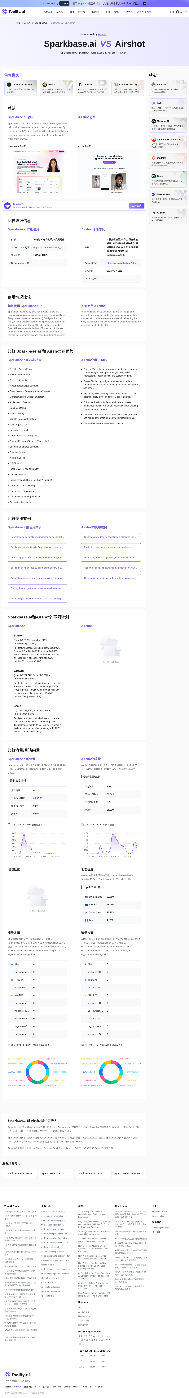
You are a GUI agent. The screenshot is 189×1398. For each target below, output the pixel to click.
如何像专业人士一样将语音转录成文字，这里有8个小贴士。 (19, 1295)
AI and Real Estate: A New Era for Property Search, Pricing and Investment (93, 1286)
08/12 (81, 1366)
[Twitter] (153, 1232)
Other (81, 1344)
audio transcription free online (54, 1238)
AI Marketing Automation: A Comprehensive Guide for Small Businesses (92, 1214)
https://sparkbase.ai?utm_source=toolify (54, 247)
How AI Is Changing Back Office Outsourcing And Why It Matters (92, 1257)
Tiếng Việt (98, 1386)
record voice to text (49, 1264)
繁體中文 (28, 1386)
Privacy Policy (158, 1215)
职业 (108, 12)
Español (67, 1386)
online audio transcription (52, 1215)
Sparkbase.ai (40, 23)
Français (87, 1386)
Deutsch (77, 1386)
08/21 (104, 1355)
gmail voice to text (49, 1282)
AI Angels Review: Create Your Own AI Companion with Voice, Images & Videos (94, 1276)
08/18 (81, 1361)
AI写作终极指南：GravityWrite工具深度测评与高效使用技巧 (131, 1251)
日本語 (46, 1386)
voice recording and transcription (55, 1273)
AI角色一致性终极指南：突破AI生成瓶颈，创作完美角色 (130, 1273)
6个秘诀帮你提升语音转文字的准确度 (20, 1278)
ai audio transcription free (52, 1251)
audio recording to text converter (55, 1269)
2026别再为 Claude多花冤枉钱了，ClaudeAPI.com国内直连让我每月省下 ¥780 (130, 1224)
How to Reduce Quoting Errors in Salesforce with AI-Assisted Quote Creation (93, 1248)
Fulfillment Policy (159, 1211)
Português (56, 1386)
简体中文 (17, 1387)
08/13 (104, 1361)
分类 (72, 12)
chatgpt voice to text (50, 1278)
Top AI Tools (83, 1320)
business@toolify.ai (160, 1227)
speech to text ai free (50, 1291)
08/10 (104, 1366)
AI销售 (27, 23)
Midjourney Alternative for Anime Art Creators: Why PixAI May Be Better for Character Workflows (94, 1224)
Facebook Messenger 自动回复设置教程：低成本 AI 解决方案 (130, 1266)
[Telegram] (158, 1232)
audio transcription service (52, 1229)
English (7, 1386)
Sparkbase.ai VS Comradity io (57, 1173)
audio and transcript (50, 1247)
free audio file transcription (53, 1220)
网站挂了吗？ (84, 1325)
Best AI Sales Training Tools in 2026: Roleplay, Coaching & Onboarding (94, 1294)
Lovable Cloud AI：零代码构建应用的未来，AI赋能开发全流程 (131, 1259)
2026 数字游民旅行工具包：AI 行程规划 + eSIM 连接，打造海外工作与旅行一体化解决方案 (130, 1214)
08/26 (81, 1355)
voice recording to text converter (55, 1255)
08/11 (92, 1366)
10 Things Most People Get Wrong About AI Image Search (93, 1233)
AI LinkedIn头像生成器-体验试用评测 (131, 1238)
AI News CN (83, 1311)
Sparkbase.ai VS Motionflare (130, 1173)
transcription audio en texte (53, 1211)
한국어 (37, 1386)
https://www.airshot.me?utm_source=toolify (129, 263)
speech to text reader (50, 1286)
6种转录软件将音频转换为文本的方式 (20, 1289)
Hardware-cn (84, 1316)
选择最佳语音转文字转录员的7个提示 (20, 1266)
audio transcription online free (54, 1233)
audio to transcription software (54, 1242)
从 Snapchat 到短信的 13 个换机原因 (20, 1211)
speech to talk (47, 1295)
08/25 (92, 1355)
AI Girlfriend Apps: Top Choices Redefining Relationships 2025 (92, 1240)
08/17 (92, 1361)
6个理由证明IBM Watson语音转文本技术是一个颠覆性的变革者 (19, 1302)
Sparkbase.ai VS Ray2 (19, 1173)
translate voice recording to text (55, 1260)
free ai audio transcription (52, 1224)
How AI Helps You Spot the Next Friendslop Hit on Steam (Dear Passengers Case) (92, 1266)
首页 (18, 23)
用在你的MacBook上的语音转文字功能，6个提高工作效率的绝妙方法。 (20, 1284)
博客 (80, 1307)
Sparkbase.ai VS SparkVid (92, 1173)
